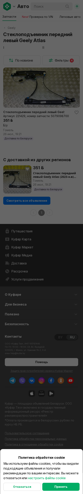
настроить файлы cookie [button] (47, 478)
